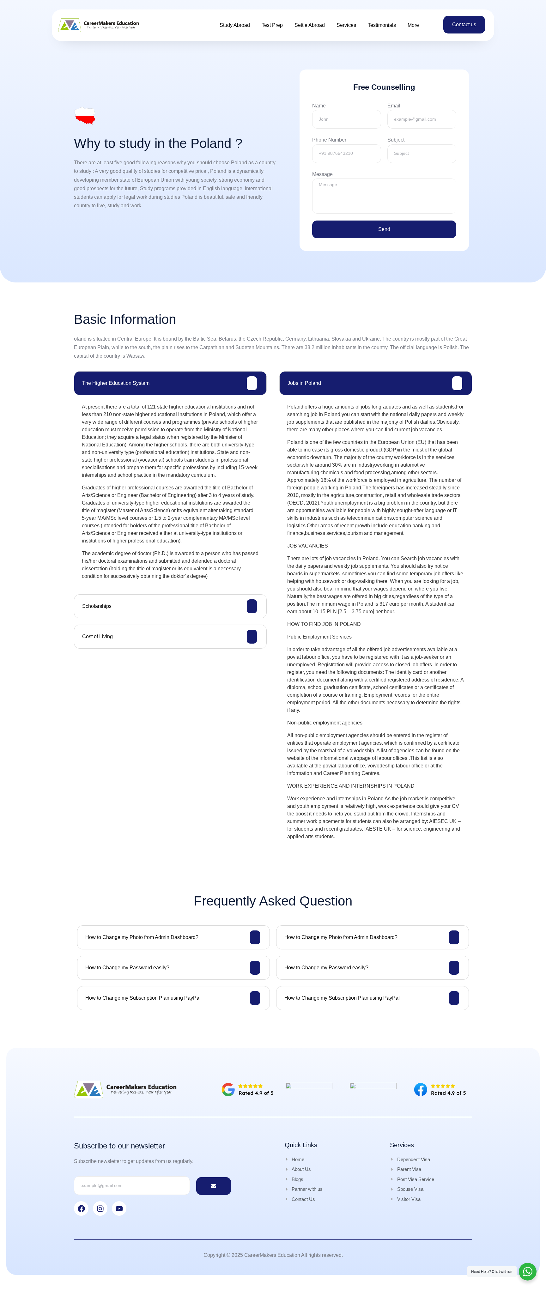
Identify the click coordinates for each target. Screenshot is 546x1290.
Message (322, 174)
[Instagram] (100, 1208)
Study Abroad (235, 25)
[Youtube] (119, 1208)
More (413, 25)
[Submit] (213, 1186)
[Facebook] (81, 1208)
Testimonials (382, 25)
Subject (395, 139)
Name (319, 105)
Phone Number (329, 139)
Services (346, 25)
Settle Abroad (309, 25)
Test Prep (272, 25)
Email (393, 105)
